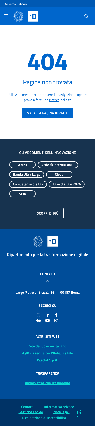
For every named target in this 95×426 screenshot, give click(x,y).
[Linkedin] (47, 314)
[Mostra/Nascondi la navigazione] (6, 15)
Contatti (27, 406)
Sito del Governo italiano (47, 346)
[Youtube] (47, 320)
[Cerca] (86, 16)
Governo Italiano (16, 4)
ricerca (54, 99)
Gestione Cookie (31, 412)
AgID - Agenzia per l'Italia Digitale (47, 353)
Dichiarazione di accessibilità (44, 417)
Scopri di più (47, 213)
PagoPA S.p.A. (47, 360)
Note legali (61, 412)
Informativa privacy (59, 406)
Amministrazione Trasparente (47, 383)
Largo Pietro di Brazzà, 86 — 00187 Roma (47, 292)
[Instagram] (56, 320)
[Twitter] (38, 314)
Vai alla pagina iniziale (47, 113)
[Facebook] (56, 314)
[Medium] (38, 320)
